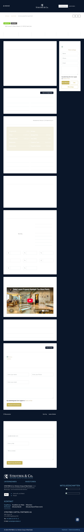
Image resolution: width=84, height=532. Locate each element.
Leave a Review (52, 414)
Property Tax (27, 257)
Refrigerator (27, 199)
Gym (9, 199)
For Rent (14, 23)
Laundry (10, 202)
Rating (33, 440)
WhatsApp (39, 357)
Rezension (10, 447)
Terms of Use (28, 400)
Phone (33, 371)
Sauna (26, 202)
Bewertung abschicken (14, 463)
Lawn (25, 188)
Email (8, 378)
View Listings (49, 347)
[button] (63, 6)
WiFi (41, 199)
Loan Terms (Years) (13, 257)
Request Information (14, 404)
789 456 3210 (21, 357)
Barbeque (11, 191)
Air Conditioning (12, 188)
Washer (42, 195)
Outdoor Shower (28, 195)
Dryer (9, 195)
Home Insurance (44, 257)
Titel (8, 440)
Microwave (27, 191)
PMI (24, 264)
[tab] (7, 506)
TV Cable (42, 191)
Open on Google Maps (47, 92)
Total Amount (11, 249)
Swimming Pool (44, 188)
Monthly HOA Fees (12, 264)
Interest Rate (43, 249)
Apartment (13, 16)
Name (8, 371)
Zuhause (7, 16)
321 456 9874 (30, 357)
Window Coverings (45, 202)
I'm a (32, 378)
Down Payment (27, 249)
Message (9, 386)
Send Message (65, 82)
